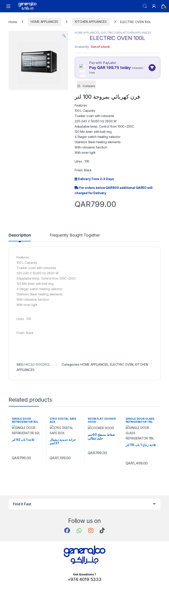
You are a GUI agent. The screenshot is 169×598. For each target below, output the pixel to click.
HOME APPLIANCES (44, 21)
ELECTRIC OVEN (111, 32)
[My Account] (154, 6)
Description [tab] (20, 235)
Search (144, 6)
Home (13, 21)
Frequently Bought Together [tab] (75, 235)
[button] (64, 35)
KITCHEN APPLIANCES (91, 21)
